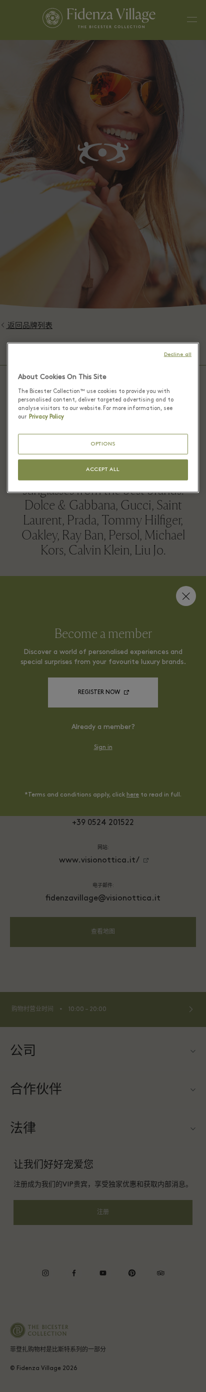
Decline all (178, 355)
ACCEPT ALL (103, 469)
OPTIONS (103, 444)
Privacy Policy (46, 417)
